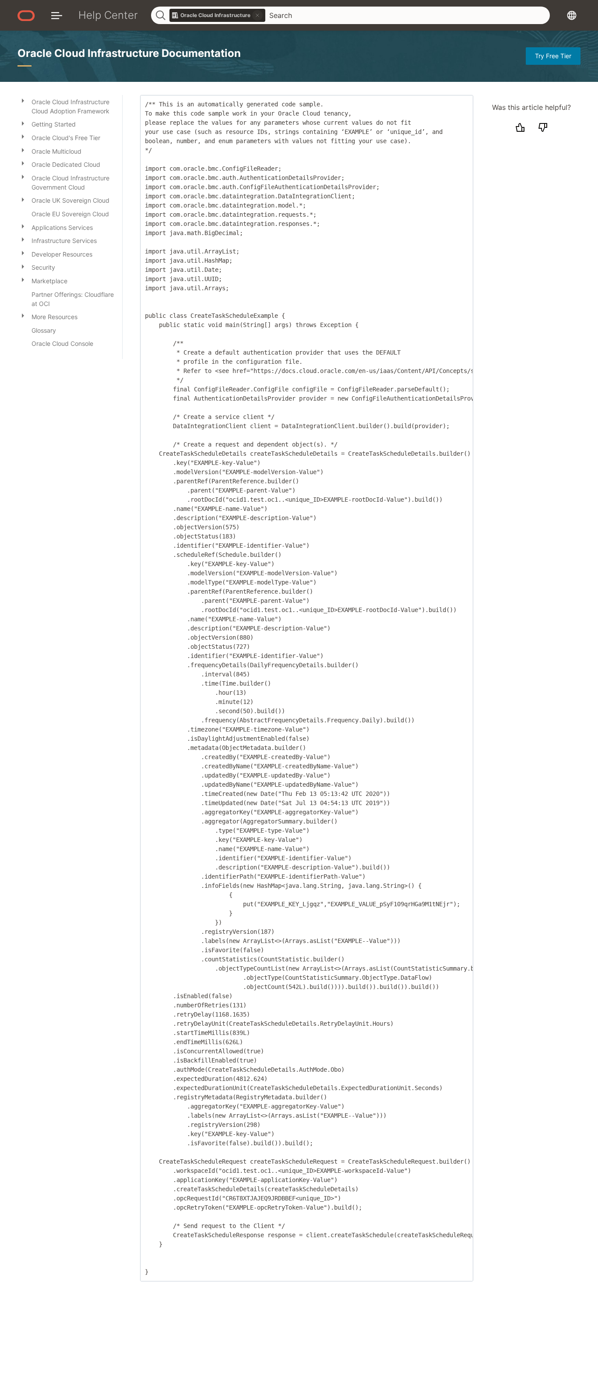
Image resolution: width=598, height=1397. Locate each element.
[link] (217, 15)
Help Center (108, 15)
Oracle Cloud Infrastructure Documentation (129, 53)
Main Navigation (56, 15)
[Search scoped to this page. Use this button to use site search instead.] (257, 15)
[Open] (23, 100)
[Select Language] (571, 15)
